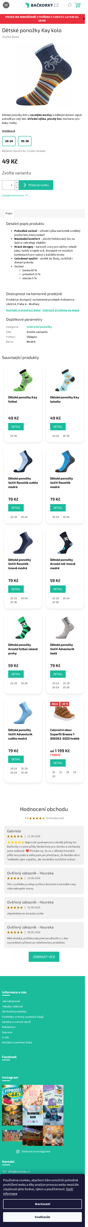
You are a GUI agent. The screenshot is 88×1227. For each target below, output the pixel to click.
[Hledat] (69, 5)
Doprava (7, 1032)
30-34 (24, 517)
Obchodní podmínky (14, 1012)
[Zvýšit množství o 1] (17, 182)
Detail (15, 426)
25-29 (13, 517)
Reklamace (9, 1027)
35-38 (13, 436)
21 (60, 772)
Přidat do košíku (38, 185)
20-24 (55, 436)
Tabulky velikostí (12, 1007)
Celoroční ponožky (39, 327)
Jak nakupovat (11, 1001)
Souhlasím (42, 1217)
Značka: (10, 37)
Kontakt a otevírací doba (23, 310)
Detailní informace (13, 196)
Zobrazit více (44, 957)
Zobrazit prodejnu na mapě (60, 310)
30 (53, 776)
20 (53, 772)
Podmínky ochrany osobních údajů (23, 1017)
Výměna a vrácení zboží (16, 1022)
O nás (5, 1038)
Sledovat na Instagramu (35, 1152)
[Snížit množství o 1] (17, 187)
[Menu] (6, 5)
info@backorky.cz (19, 1172)
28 (67, 772)
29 (74, 772)
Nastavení (42, 1204)
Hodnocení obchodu (44, 809)
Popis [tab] (9, 213)
